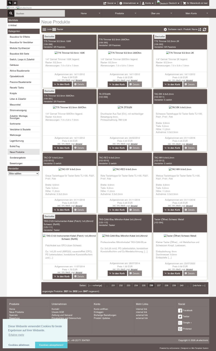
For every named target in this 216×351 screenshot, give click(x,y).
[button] (62, 84)
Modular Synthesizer (20, 48)
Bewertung (14, 318)
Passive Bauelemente (20, 82)
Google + (187, 322)
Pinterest (187, 328)
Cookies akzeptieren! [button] (51, 345)
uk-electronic (202, 340)
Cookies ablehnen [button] (18, 345)
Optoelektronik (17, 76)
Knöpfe (13, 93)
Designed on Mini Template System (194, 348)
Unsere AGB (58, 312)
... (107, 285)
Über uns (155, 13)
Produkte (119, 13)
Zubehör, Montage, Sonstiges (19, 117)
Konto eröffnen (101, 308)
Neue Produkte (17, 152)
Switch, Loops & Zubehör (22, 59)
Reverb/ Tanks (17, 87)
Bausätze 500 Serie (19, 53)
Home (84, 13)
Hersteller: (54, 46)
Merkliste (13, 20)
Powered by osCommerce (170, 348)
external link (142, 315)
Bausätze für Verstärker (21, 42)
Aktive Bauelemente (20, 70)
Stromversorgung (18, 110)
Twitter (186, 316)
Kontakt (55, 308)
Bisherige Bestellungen (105, 315)
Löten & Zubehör (18, 98)
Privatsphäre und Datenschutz (66, 318)
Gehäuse (14, 64)
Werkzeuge (15, 135)
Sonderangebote (18, 157)
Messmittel (15, 104)
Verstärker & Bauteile (20, 129)
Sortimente (15, 123)
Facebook (188, 310)
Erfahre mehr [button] (16, 334)
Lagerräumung (17, 140)
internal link (141, 308)
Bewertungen (16, 163)
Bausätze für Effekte (20, 36)
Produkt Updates (102, 318)
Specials (13, 315)
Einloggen (98, 312)
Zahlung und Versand (62, 315)
